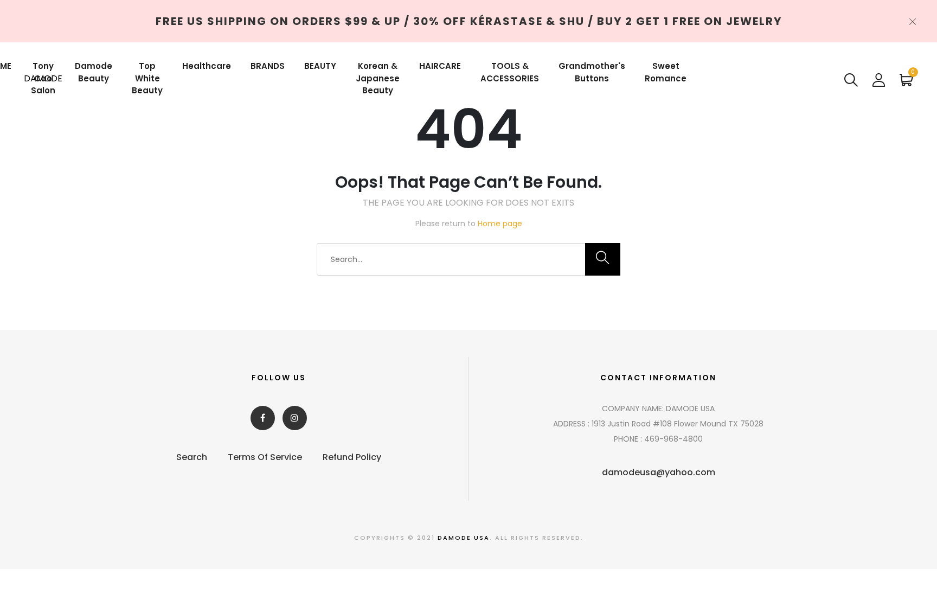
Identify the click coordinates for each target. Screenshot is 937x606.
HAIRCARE (440, 66)
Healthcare (206, 66)
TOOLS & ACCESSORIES (509, 72)
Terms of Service (265, 457)
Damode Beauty (93, 72)
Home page (500, 223)
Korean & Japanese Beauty (378, 78)
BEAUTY (320, 66)
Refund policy (352, 457)
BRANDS (268, 66)
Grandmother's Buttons (592, 72)
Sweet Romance (665, 72)
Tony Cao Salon (43, 78)
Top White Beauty (147, 78)
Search (191, 457)
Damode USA (464, 537)
